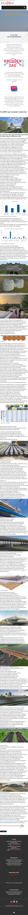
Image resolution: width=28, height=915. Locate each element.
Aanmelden (14, 874)
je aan (9, 882)
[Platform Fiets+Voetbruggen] (14, 36)
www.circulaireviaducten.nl (8, 821)
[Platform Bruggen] (14, 88)
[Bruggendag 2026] (14, 63)
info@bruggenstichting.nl (16, 850)
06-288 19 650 (15, 845)
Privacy (14, 903)
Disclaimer (9, 903)
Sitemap (19, 903)
